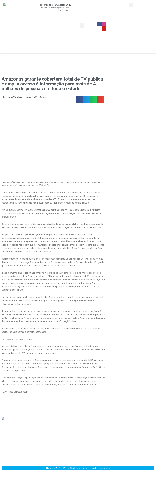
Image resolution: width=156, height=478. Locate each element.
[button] (82, 25)
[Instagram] (129, 420)
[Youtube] (137, 420)
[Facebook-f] (121, 420)
